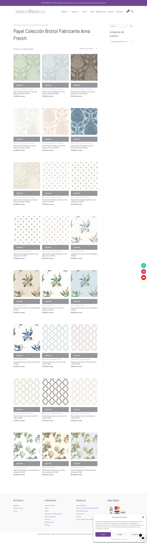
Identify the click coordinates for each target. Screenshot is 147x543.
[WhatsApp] (143, 265)
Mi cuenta (119, 11)
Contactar (48, 519)
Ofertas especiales (50, 517)
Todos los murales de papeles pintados (87, 508)
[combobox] (121, 41)
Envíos (47, 508)
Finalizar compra (18, 508)
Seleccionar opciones (22, 101)
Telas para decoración (82, 511)
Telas (84, 11)
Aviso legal (124, 539)
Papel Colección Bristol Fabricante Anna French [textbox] (120, 41)
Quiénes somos (101, 11)
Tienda (19, 25)
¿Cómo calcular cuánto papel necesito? (87, 519)
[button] (143, 517)
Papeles (64, 11)
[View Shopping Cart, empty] (127, 11)
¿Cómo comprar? (50, 505)
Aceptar (103, 534)
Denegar (119, 534)
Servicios (78, 517)
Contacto (111, 11)
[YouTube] (143, 277)
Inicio (15, 25)
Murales (74, 11)
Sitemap (47, 525)
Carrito (15, 511)
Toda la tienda (80, 514)
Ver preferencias (136, 534)
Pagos (46, 511)
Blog (92, 11)
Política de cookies (116, 539)
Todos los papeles (81, 505)
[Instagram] (143, 271)
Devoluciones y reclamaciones (53, 514)
